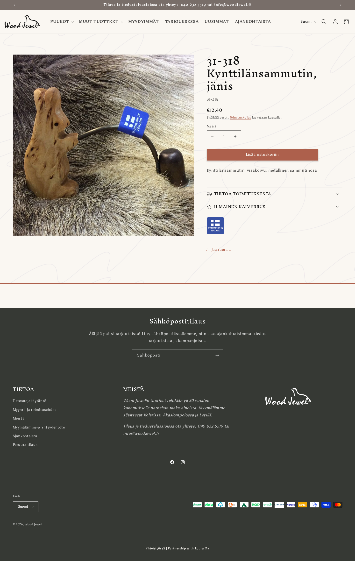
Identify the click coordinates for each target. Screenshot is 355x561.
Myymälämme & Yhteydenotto (39, 427)
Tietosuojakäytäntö (29, 401)
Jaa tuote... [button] (222, 249)
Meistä (19, 418)
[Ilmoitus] (340, 5)
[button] (61, 21)
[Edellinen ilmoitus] (14, 5)
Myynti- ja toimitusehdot (34, 409)
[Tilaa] (217, 355)
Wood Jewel (33, 524)
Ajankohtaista (25, 436)
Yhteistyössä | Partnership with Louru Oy (177, 548)
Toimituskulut (240, 117)
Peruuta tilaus (25, 444)
